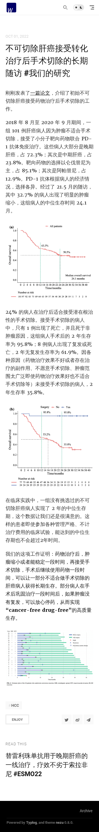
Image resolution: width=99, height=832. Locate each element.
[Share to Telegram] (89, 719)
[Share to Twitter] (67, 719)
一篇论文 (40, 93)
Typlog (31, 822)
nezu (60, 822)
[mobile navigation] (92, 7)
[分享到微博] (77, 719)
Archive (86, 810)
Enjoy (17, 719)
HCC (15, 705)
